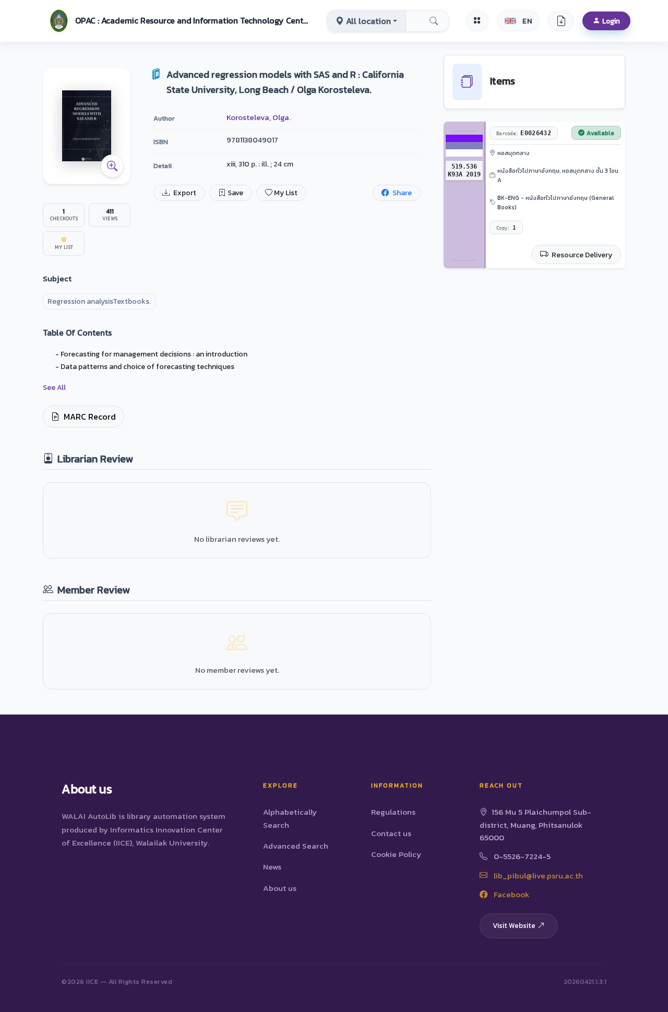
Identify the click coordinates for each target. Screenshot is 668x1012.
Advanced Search (295, 846)
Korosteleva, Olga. (258, 117)
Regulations (393, 812)
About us (279, 888)
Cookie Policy (396, 854)
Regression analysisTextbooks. (99, 301)
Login (611, 21)
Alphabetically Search (290, 818)
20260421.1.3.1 (585, 981)
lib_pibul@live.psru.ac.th (537, 876)
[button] (178, 20)
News (272, 867)
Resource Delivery (581, 254)
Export (184, 192)
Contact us (391, 833)
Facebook (510, 894)
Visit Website (514, 925)
